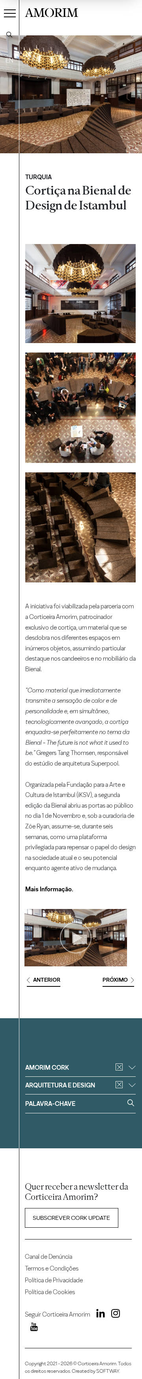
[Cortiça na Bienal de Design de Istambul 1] (80, 293)
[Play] (76, 937)
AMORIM (51, 12)
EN (9, 60)
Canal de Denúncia (48, 1256)
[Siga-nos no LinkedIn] (98, 1315)
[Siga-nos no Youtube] (31, 1328)
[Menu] (10, 13)
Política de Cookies (50, 1292)
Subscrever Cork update (71, 1217)
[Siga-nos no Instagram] (113, 1315)
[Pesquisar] (9, 34)
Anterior (46, 980)
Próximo (115, 980)
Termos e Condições (51, 1268)
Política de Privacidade (54, 1280)
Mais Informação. (49, 889)
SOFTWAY (107, 1371)
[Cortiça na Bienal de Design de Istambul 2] (80, 408)
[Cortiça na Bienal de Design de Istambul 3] (80, 527)
